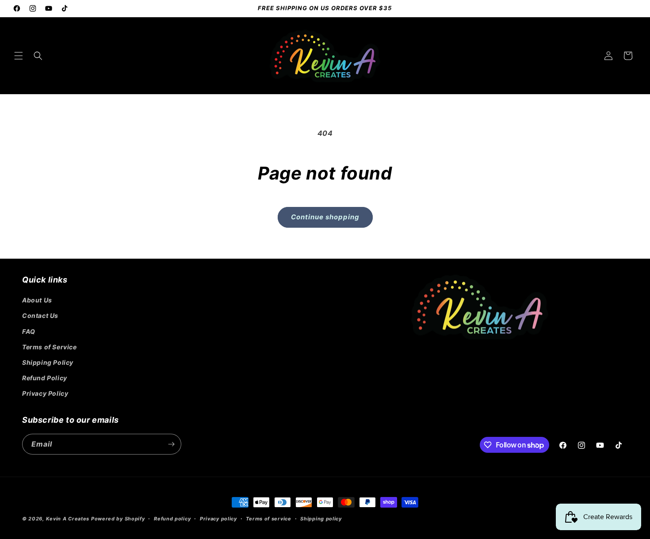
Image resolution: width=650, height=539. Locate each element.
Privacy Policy (45, 393)
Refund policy (172, 519)
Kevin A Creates (68, 519)
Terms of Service (49, 347)
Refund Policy (44, 378)
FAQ (28, 331)
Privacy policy (218, 519)
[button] (18, 55)
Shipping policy (321, 519)
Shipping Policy (47, 362)
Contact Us (40, 315)
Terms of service (268, 519)
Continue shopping (325, 217)
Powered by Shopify (118, 519)
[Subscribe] (171, 444)
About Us (37, 300)
